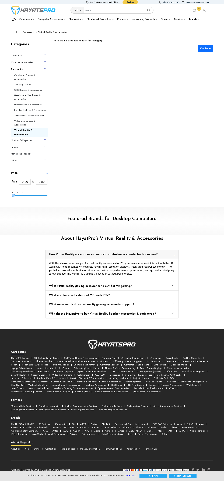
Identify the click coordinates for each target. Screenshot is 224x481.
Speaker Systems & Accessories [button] (113, 388)
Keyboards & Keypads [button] (21, 378)
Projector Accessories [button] (171, 385)
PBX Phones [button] (116, 385)
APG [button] (87, 430)
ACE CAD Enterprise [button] (162, 424)
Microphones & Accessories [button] (66, 385)
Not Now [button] (153, 476)
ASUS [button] (150, 430)
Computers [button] (155, 358)
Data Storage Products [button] (22, 371)
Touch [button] (14, 364)
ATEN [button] (171, 430)
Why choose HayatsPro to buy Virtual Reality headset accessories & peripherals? (102, 314)
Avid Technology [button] (56, 434)
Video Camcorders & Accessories (24, 123)
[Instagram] (209, 470)
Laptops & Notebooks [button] (21, 368)
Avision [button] (73, 434)
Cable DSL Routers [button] (20, 358)
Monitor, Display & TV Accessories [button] (87, 378)
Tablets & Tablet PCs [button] (164, 378)
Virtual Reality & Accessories (52, 32)
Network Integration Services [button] (113, 409)
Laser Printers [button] (17, 388)
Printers (121, 19)
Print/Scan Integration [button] (49, 406)
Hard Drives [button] (43, 371)
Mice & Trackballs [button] (63, 381)
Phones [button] (96, 368)
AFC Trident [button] (69, 427)
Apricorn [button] (109, 430)
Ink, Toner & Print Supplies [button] (169, 374)
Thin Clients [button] (17, 385)
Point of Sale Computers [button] (193, 371)
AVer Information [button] (19, 434)
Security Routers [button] (18, 374)
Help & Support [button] (68, 448)
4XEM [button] (83, 424)
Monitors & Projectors (99, 19)
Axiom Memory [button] (89, 434)
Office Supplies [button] (81, 368)
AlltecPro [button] (126, 427)
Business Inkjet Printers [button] (84, 364)
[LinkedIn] (203, 470)
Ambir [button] (164, 427)
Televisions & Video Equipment (29, 115)
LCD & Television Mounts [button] (123, 371)
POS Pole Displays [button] (135, 385)
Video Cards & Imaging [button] (58, 391)
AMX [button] (45, 430)
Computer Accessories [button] (178, 368)
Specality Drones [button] (39, 374)
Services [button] (179, 19)
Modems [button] (104, 361)
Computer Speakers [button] (109, 364)
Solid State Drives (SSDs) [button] (192, 381)
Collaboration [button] (83, 374)
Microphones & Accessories (27, 104)
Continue (205, 48)
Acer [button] (179, 424)
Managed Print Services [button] (22, 406)
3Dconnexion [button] (61, 424)
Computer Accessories (51, 19)
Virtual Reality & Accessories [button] (146, 391)
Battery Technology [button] (147, 434)
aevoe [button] (55, 427)
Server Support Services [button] (82, 409)
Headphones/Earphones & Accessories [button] (30, 381)
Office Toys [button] (171, 371)
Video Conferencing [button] (62, 374)
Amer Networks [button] (189, 427)
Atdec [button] (161, 430)
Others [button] (172, 388)
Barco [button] (130, 434)
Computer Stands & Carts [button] (136, 364)
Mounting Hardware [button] (118, 378)
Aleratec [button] (95, 427)
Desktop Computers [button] (192, 358)
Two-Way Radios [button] (61, 364)
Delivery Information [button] (90, 448)
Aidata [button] (83, 427)
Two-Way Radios (22, 84)
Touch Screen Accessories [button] (35, 364)
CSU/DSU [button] (100, 374)
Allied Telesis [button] (110, 427)
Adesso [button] (14, 427)
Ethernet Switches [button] (44, 361)
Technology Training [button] (112, 406)
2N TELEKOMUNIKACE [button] (22, 424)
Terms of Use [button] (151, 448)
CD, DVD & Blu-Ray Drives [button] (46, 358)
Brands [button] (193, 19)
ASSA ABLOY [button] (135, 430)
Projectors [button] (171, 381)
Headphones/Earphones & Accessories (27, 97)
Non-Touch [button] (63, 368)
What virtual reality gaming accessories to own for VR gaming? (90, 286)
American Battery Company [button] (24, 430)
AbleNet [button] (106, 424)
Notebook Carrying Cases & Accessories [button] (73, 388)
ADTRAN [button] (27, 427)
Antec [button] (55, 430)
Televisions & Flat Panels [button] (193, 361)
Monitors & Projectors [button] (87, 381)
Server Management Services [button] (167, 406)
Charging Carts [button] (109, 358)
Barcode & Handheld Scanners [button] (149, 388)
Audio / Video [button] (82, 391)
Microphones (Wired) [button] (150, 371)
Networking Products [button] (39, 388)
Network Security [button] (45, 368)
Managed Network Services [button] (52, 409)
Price (14, 173)
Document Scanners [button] (21, 361)
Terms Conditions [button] (113, 448)
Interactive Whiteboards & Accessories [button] (76, 361)
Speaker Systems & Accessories (30, 110)
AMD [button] (174, 427)
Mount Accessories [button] (111, 381)
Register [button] (130, 2)
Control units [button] (172, 358)
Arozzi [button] (121, 430)
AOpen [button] (76, 430)
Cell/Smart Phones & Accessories (24, 77)
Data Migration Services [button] (22, 409)
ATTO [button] (182, 430)
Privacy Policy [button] (133, 448)
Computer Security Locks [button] (133, 358)
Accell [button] (144, 424)
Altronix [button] (139, 427)
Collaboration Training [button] (138, 406)
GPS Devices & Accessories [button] (138, 374)
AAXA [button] (94, 424)
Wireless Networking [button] (37, 385)
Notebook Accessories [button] (95, 385)
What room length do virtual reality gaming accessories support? (91, 304)
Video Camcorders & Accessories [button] (111, 391)
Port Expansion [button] (153, 361)
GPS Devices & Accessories (28, 90)
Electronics (75, 19)
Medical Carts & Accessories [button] (51, 378)
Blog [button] (26, 448)
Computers (25, 19)
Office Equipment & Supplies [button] (127, 361)
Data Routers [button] (160, 364)
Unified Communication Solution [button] (81, 406)
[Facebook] (193, 470)
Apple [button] (97, 430)
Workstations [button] (192, 385)
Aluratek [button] (152, 427)
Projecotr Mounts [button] (154, 381)
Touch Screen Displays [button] (151, 368)
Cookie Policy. (130, 475)
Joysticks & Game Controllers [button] (92, 371)
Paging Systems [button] (133, 381)
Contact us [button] (50, 448)
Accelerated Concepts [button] (125, 424)
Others (165, 19)
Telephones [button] (171, 361)
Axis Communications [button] (112, 434)
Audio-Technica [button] (197, 430)
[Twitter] (197, 470)
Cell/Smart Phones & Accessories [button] (80, 358)
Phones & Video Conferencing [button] (120, 368)
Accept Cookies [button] (182, 476)
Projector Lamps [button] (141, 378)
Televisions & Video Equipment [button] (26, 391)
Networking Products (143, 19)
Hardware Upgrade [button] (63, 371)
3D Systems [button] (44, 424)
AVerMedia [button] (37, 434)
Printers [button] (152, 385)
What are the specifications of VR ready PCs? (79, 295)
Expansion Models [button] (179, 364)
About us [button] (15, 448)
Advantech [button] (42, 427)
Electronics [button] (115, 374)
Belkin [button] (164, 434)
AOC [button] (65, 430)
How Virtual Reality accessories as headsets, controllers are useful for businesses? (103, 254)
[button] (170, 2)
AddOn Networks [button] (195, 424)
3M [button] (73, 424)
